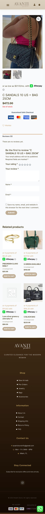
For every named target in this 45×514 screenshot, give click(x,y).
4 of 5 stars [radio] (27, 165)
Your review (12, 169)
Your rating (12, 164)
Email (8, 195)
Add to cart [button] (9, 276)
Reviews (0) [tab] (7, 136)
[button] (7, 5)
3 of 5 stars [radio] (25, 165)
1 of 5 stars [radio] (20, 165)
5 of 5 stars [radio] (30, 165)
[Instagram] (22, 482)
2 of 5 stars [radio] (22, 165)
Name (9, 184)
